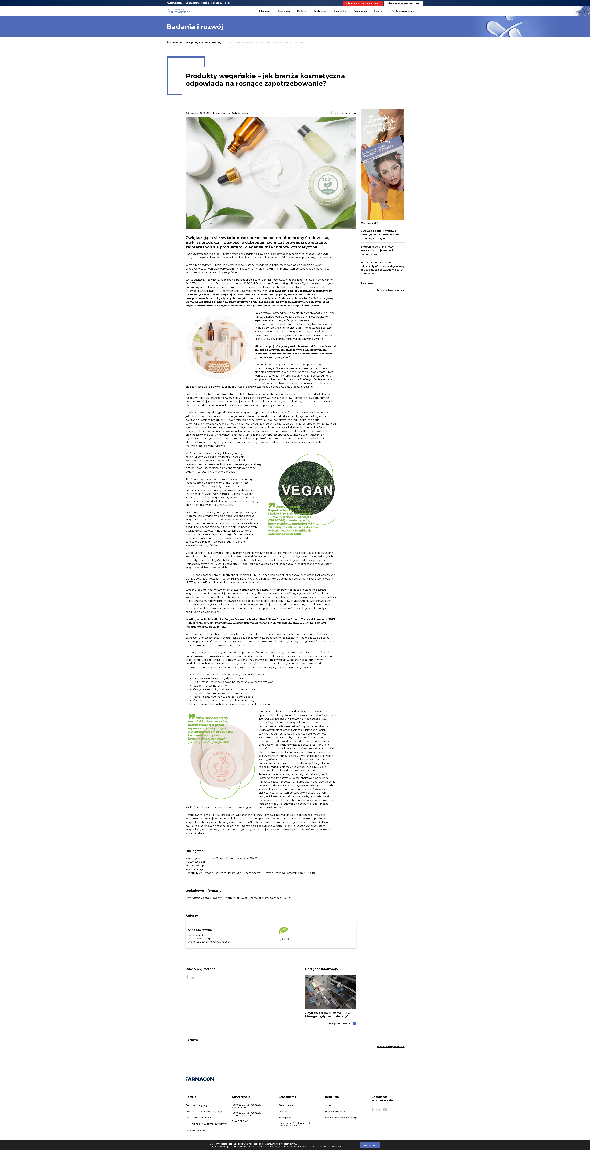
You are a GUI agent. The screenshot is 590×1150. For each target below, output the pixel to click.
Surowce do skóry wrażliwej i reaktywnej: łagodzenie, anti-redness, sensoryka (380, 234)
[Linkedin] (378, 1109)
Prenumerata (360, 11)
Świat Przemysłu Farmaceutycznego (363, 3)
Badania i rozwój (213, 42)
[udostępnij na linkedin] (336, 113)
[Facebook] (373, 1109)
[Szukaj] (393, 11)
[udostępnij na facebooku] (331, 113)
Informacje (264, 11)
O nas (328, 1105)
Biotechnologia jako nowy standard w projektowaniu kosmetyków (377, 250)
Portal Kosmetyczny (197, 1105)
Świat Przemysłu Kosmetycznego (403, 3)
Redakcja (379, 11)
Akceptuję (369, 1145)
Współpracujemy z (335, 1111)
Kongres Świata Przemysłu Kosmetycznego (246, 1106)
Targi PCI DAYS (240, 1121)
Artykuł (226, 113)
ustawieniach (334, 1146)
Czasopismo (283, 11)
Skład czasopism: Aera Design (341, 1117)
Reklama (301, 11)
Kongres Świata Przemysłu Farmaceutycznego (246, 1114)
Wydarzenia (320, 11)
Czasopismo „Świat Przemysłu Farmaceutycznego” (295, 1124)
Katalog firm (340, 11)
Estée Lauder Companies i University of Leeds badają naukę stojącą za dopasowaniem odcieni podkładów (382, 268)
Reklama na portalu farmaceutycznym (206, 1124)
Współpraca (285, 1117)
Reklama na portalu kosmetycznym (205, 1111)
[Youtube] (385, 1109)
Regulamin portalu (196, 1130)
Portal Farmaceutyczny (198, 1117)
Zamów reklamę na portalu (391, 290)
